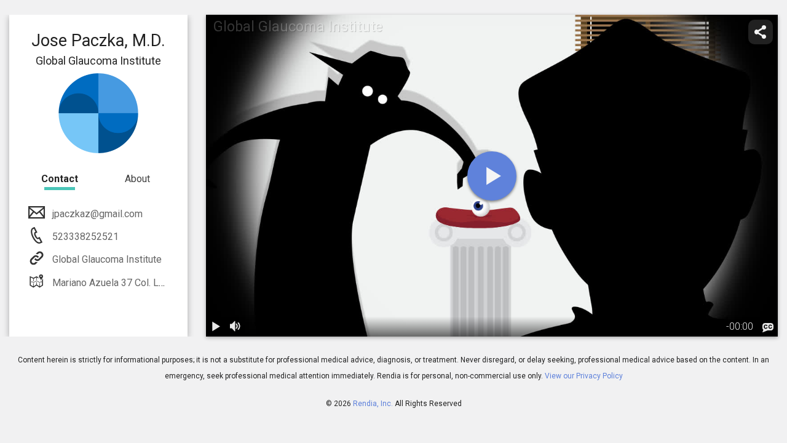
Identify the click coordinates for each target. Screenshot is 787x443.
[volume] (235, 327)
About (137, 179)
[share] (760, 32)
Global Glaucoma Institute (107, 259)
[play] (491, 176)
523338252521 (84, 236)
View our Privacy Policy (584, 376)
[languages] (768, 328)
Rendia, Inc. (373, 403)
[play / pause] (216, 327)
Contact (59, 179)
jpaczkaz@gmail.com (97, 214)
